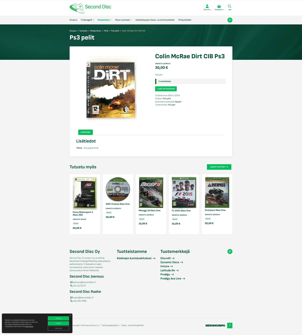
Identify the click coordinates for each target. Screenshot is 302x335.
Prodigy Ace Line (170, 278)
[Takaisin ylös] (229, 325)
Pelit (106, 30)
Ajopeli (178, 101)
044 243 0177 (79, 285)
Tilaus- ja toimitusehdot (132, 325)
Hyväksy (58, 318)
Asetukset (58, 328)
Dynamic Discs (169, 262)
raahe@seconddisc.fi (83, 297)
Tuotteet (83, 30)
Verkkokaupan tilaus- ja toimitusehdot (155, 20)
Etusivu (73, 20)
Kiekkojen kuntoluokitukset (134, 258)
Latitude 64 (167, 270)
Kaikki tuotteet (217, 167)
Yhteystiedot (184, 20)
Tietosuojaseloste (110, 325)
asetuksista (29, 326)
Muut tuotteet (122, 20)
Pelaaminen (104, 20)
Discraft (165, 258)
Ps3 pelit (115, 30)
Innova (164, 266)
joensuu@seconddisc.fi (84, 282)
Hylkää (58, 323)
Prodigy (165, 274)
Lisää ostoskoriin (166, 89)
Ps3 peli (171, 104)
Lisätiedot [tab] (85, 132)
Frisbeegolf (86, 20)
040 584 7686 (80, 301)
